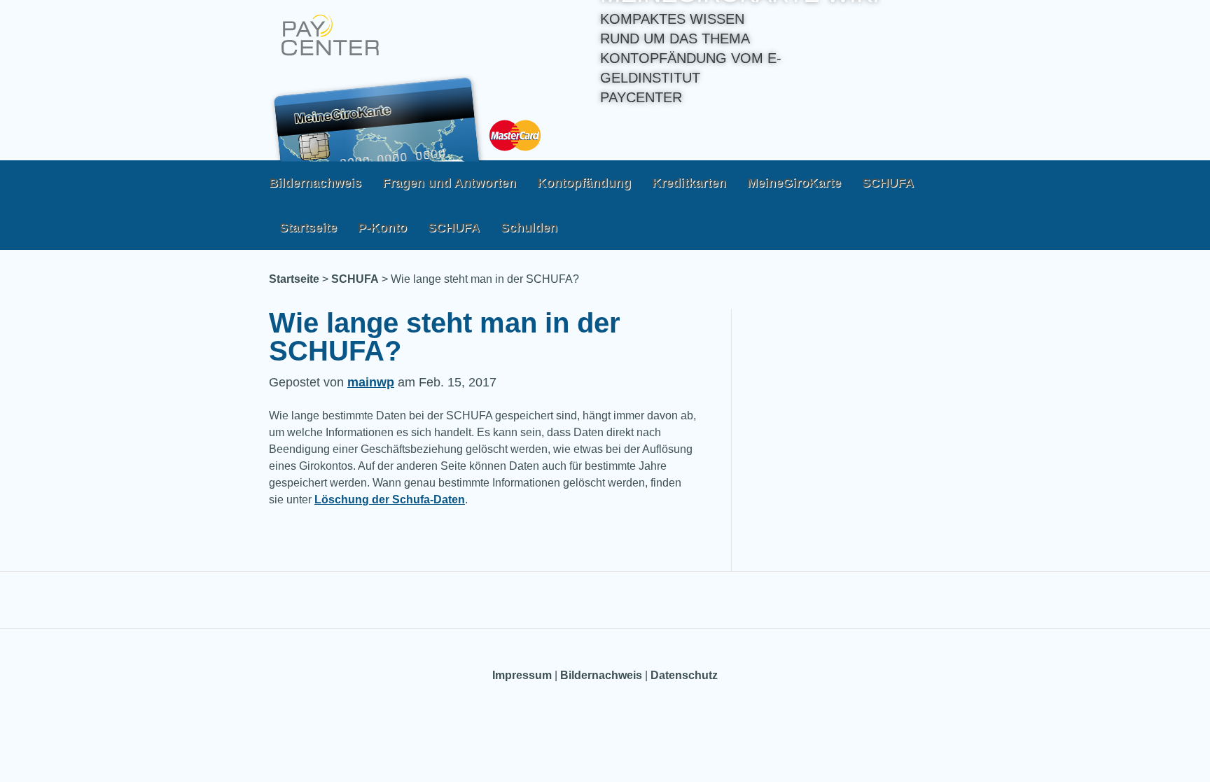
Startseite (308, 228)
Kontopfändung (584, 183)
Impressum (522, 675)
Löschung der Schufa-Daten (389, 499)
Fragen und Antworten (449, 183)
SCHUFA (888, 183)
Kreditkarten (689, 183)
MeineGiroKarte (794, 183)
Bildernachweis (315, 183)
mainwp (370, 382)
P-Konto (382, 228)
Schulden (529, 228)
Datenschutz (684, 675)
